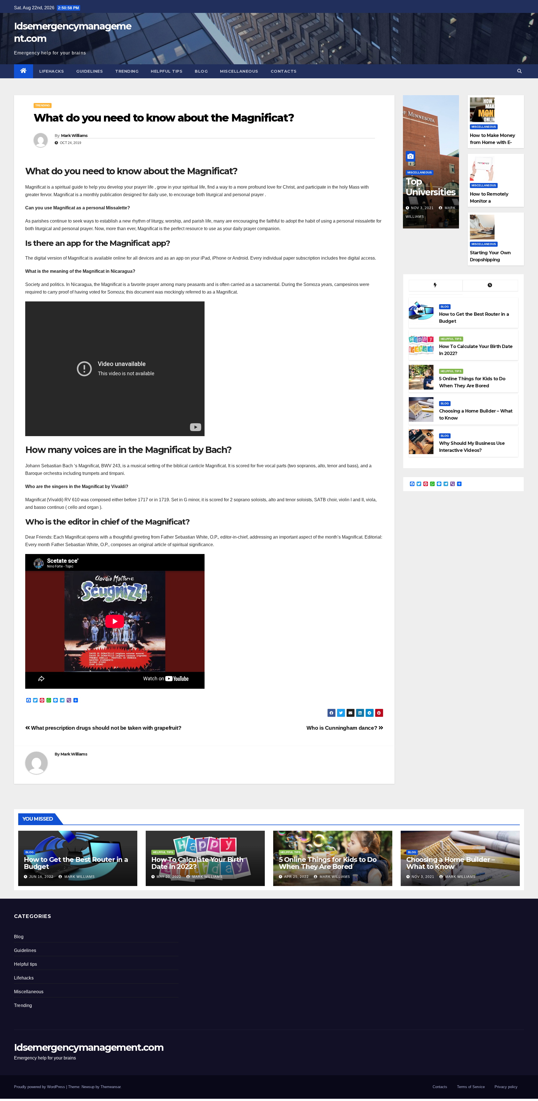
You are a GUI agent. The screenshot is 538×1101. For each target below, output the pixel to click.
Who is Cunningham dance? (342, 728)
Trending (126, 71)
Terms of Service (471, 1087)
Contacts (284, 71)
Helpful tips (166, 71)
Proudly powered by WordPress (40, 1087)
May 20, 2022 (169, 877)
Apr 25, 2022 (296, 877)
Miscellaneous (239, 71)
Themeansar (110, 1087)
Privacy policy (506, 1087)
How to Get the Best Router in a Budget (76, 863)
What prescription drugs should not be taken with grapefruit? (105, 728)
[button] (519, 71)
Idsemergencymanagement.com (88, 1047)
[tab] (436, 286)
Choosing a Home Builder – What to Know (450, 863)
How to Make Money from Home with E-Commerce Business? (494, 142)
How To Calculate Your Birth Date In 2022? (197, 863)
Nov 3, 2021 (422, 208)
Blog (201, 71)
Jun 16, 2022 (41, 877)
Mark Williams (74, 135)
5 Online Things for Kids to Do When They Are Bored (328, 863)
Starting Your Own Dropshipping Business (490, 259)
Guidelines (89, 71)
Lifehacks (51, 71)
